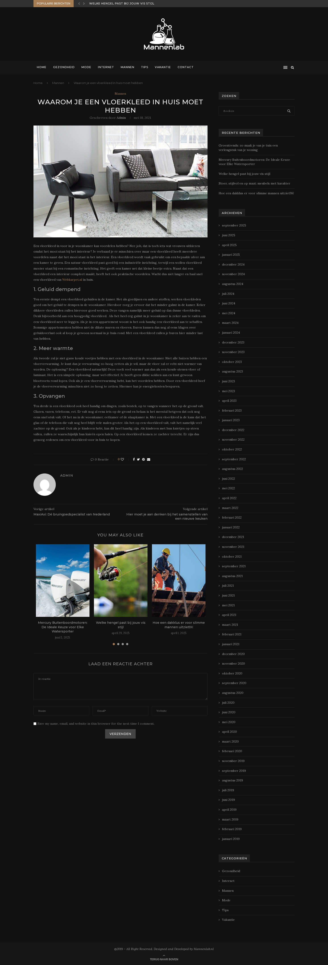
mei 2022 (228, 488)
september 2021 (234, 566)
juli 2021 (228, 586)
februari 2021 (231, 634)
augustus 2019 (232, 780)
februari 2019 (232, 829)
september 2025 (234, 225)
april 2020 (229, 732)
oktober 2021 (232, 557)
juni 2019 (228, 800)
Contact (186, 67)
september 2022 (234, 459)
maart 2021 (230, 625)
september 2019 (234, 771)
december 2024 (233, 264)
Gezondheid (64, 67)
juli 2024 (228, 294)
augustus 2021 (232, 576)
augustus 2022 (232, 469)
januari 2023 (231, 420)
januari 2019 (231, 839)
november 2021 (233, 547)
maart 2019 (230, 819)
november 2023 (233, 352)
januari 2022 (231, 527)
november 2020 (233, 663)
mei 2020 (228, 722)
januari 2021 (230, 644)
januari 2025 (231, 255)
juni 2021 (228, 595)
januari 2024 (231, 333)
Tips (144, 67)
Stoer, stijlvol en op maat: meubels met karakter (134, 3)
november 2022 (233, 439)
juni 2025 (228, 235)
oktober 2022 (232, 449)
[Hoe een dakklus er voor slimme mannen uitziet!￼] (179, 580)
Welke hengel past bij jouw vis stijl (120, 625)
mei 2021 (228, 605)
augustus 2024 (232, 284)
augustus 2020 (232, 693)
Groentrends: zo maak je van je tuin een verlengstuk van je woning (248, 147)
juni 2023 (228, 381)
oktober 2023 (232, 362)
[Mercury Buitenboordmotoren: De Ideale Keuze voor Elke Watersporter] (62, 580)
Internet (106, 67)
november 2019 (233, 761)
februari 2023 (232, 410)
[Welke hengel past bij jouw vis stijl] (120, 580)
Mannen (127, 67)
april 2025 (229, 245)
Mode (86, 67)
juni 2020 (228, 712)
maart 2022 (230, 508)
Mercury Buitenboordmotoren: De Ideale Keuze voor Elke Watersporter (62, 627)
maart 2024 (230, 323)
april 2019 (229, 810)
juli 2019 (228, 790)
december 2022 (233, 430)
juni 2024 (228, 303)
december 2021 (233, 537)
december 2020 (233, 654)
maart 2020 (230, 741)
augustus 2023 (232, 371)
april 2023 (229, 401)
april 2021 (229, 615)
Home (41, 67)
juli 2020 (228, 703)
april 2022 (229, 498)
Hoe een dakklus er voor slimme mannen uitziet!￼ (179, 625)
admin (121, 118)
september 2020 (234, 683)
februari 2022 (232, 517)
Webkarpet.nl (72, 280)
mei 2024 (228, 313)
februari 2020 (232, 751)
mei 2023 (228, 391)
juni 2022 (228, 479)
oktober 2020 (232, 673)
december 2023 (233, 342)
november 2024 (233, 274)
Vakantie (163, 67)
